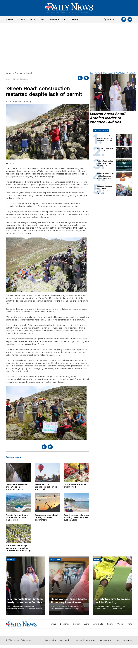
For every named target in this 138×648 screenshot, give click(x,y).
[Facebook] (123, 19)
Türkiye (9, 19)
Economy (20, 19)
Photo (75, 19)
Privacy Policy (50, 640)
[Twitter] (129, 19)
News (8, 73)
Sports (65, 19)
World (42, 19)
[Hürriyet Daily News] (69, 8)
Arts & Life (54, 19)
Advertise (127, 640)
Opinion (32, 19)
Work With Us (66, 640)
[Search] (105, 19)
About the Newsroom (86, 640)
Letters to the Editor (109, 640)
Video (120, 624)
